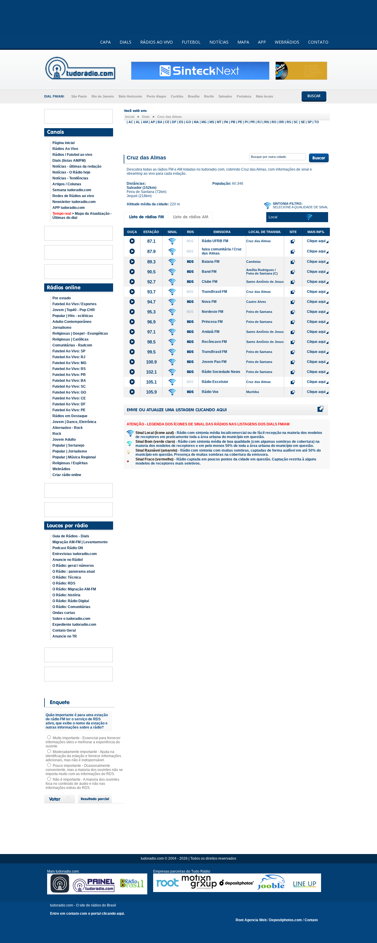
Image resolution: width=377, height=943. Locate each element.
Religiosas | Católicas (70, 339)
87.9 (151, 251)
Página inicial (63, 143)
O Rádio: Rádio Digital (70, 601)
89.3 (151, 261)
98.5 (151, 341)
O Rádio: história (66, 595)
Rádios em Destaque (69, 416)
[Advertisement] (227, 138)
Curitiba (177, 96)
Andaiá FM (210, 332)
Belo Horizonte (130, 96)
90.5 (151, 271)
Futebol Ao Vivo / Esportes (74, 304)
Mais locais (264, 96)
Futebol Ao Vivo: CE (69, 398)
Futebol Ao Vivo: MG (69, 363)
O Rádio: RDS (63, 583)
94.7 (151, 301)
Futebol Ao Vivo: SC (69, 386)
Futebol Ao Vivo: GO (69, 392)
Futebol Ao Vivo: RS (69, 369)
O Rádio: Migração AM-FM (74, 589)
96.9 (151, 321)
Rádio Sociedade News (221, 372)
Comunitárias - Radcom (72, 345)
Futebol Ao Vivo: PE (68, 410)
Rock (56, 434)
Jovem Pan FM (214, 362)
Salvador (225, 96)
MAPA (243, 42)
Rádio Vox (210, 392)
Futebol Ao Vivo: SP (68, 351)
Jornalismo (61, 328)
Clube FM (209, 282)
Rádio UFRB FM (215, 241)
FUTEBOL (191, 42)
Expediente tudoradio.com (74, 624)
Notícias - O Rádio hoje (71, 172)
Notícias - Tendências (70, 178)
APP (262, 42)
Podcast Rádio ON (67, 548)
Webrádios (61, 469)
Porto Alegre (156, 96)
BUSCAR (313, 95)
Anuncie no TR (64, 636)
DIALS (125, 42)
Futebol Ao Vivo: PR (69, 375)
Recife (209, 96)
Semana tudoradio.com (71, 190)
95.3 (151, 311)
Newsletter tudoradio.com (74, 202)
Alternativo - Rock (67, 428)
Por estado (61, 298)
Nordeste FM (212, 312)
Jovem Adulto (64, 439)
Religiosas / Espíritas (70, 463)
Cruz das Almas (169, 116)
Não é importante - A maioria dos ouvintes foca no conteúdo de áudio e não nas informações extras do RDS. (82, 783)
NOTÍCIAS (219, 42)
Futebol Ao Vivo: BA (69, 381)
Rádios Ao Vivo (65, 149)
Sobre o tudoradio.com (71, 619)
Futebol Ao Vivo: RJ (68, 357)
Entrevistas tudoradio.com (74, 554)
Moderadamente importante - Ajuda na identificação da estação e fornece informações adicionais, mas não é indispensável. (83, 756)
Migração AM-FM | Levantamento (80, 542)
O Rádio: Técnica (66, 577)
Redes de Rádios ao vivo (73, 196)
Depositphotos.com (285, 920)
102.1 (151, 371)
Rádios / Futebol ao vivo (72, 155)
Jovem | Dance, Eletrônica (74, 422)
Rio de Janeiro (103, 96)
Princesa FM (212, 322)
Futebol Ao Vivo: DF (68, 404)
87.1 (151, 241)
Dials (146, 116)
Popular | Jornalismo (69, 451)
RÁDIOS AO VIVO (156, 42)
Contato (311, 920)
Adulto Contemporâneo (71, 322)
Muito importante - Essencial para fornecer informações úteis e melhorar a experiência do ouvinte (83, 742)
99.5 (151, 351)
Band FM (209, 272)
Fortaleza (244, 96)
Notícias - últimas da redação (76, 166)
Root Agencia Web (251, 920)
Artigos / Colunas (66, 184)
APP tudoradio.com (68, 208)
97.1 (151, 331)
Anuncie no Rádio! (67, 560)
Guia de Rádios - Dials (70, 536)
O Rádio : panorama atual (73, 571)
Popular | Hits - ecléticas (72, 316)
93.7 (151, 291)
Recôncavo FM (214, 342)
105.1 (151, 381)
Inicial (129, 116)
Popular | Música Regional (74, 457)
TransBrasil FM (214, 292)
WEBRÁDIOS (287, 42)
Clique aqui (316, 241)
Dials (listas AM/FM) (69, 160)
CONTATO (318, 42)
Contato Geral (64, 630)
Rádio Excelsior (215, 382)
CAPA (105, 42)
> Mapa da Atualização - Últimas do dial (82, 216)
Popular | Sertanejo (68, 445)
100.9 (151, 361)
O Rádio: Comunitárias (71, 607)
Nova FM (209, 302)
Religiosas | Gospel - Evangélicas (80, 333)
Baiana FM (210, 262)
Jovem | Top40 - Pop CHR (73, 310)
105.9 (151, 391)
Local (273, 217)
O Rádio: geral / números (73, 566)
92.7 (151, 281)
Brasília (193, 96)
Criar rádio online (66, 475)
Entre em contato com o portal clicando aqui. (87, 913)
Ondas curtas (63, 613)
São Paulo (79, 96)
